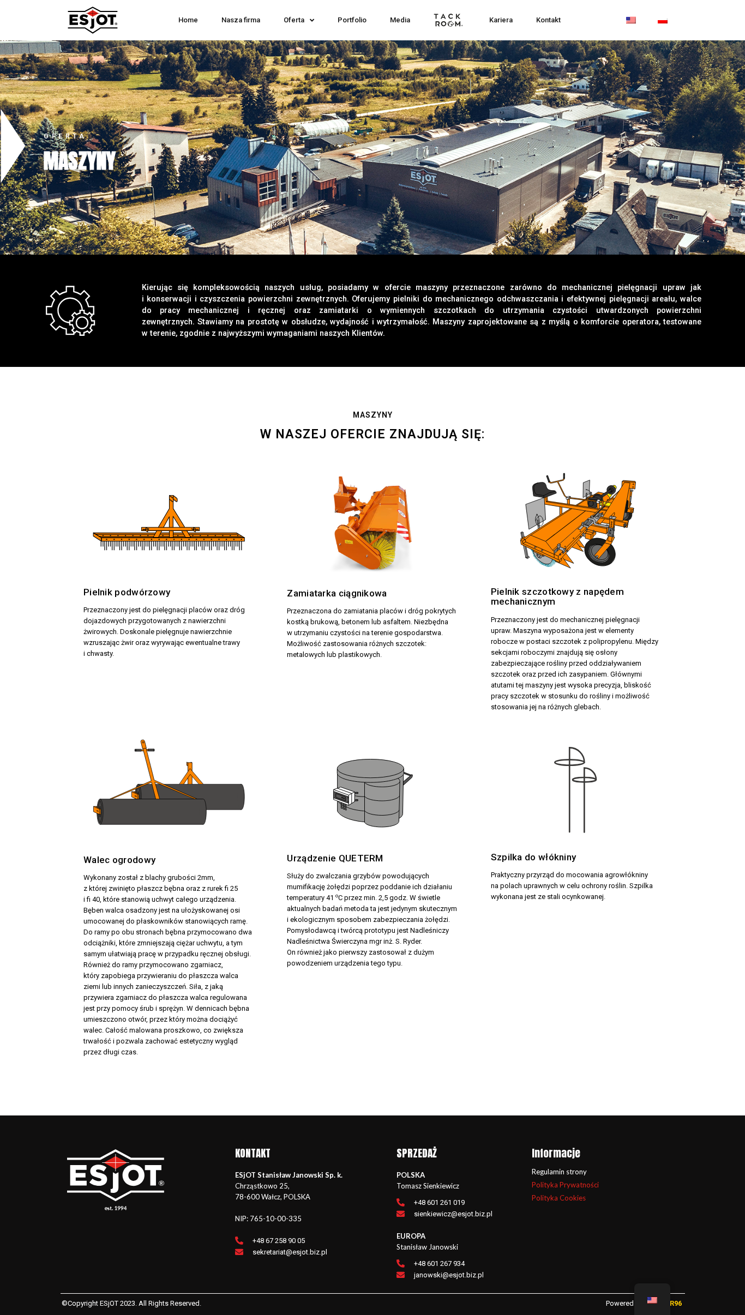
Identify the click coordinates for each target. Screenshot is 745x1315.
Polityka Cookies (559, 1197)
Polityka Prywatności (565, 1184)
